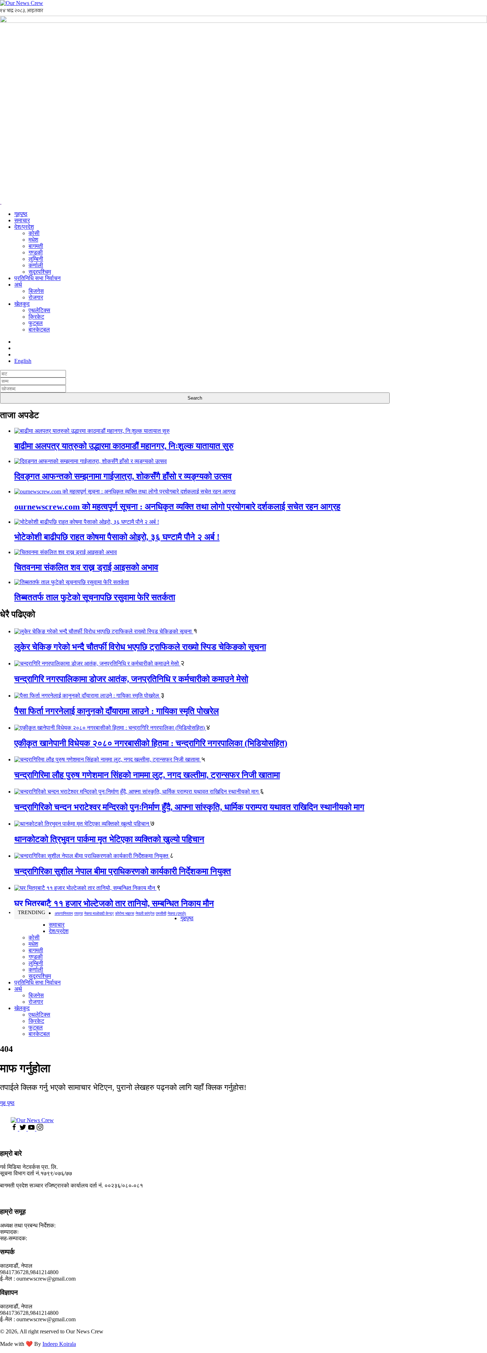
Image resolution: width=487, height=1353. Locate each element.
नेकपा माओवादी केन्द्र (99, 913)
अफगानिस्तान (64, 913)
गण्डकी (36, 252)
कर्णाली (36, 265)
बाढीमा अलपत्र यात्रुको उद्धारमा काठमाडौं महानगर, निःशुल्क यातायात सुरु (124, 446)
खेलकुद (22, 304)
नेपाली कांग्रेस (144, 913)
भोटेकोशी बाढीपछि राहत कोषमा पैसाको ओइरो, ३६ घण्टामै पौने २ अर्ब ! (117, 537)
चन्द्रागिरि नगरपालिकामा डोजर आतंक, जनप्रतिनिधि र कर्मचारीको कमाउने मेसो (131, 679)
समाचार (22, 220)
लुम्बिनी (36, 259)
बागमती (36, 246)
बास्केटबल (39, 329)
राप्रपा (78, 913)
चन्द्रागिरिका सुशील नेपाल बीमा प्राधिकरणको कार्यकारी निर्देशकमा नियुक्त (122, 871)
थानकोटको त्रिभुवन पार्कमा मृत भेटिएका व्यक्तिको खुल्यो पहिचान (109, 839)
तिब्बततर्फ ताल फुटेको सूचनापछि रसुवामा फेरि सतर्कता (94, 597)
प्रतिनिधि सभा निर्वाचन (37, 278)
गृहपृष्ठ (20, 214)
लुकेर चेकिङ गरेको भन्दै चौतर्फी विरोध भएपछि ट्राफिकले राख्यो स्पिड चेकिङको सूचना (140, 647)
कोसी (34, 233)
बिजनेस (36, 291)
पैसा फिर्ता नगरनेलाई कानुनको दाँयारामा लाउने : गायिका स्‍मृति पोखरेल (116, 711)
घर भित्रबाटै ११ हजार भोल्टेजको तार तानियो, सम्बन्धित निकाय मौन (114, 903)
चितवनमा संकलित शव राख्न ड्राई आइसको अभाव (86, 567)
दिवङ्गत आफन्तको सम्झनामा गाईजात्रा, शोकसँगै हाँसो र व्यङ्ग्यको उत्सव (123, 476)
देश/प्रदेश (24, 227)
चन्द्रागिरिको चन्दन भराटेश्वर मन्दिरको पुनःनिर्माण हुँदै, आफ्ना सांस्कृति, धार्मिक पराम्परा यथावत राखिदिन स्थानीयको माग (189, 807)
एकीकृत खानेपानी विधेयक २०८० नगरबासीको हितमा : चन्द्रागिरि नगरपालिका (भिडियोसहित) (150, 743)
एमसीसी (161, 913)
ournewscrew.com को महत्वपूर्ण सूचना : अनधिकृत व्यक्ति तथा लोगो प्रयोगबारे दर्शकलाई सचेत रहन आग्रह (177, 506)
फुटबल (36, 323)
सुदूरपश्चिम (40, 272)
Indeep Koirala (59, 1344)
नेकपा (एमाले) (177, 913)
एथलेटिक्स (39, 310)
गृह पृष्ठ (7, 1103)
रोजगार (36, 297)
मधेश (33, 240)
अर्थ (18, 285)
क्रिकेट (36, 317)
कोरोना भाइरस (124, 913)
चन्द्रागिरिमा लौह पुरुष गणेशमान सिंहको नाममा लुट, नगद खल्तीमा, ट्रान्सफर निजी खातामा (147, 775)
